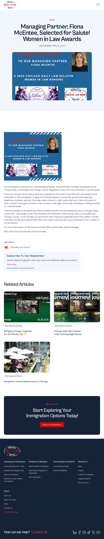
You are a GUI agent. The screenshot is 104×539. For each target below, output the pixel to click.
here (76, 227)
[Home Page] (10, 5)
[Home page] (12, 451)
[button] (98, 5)
